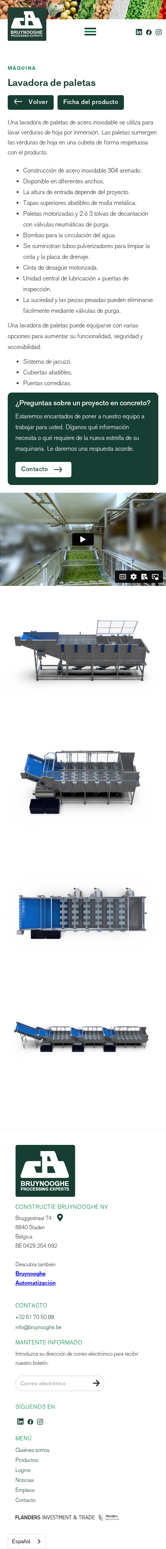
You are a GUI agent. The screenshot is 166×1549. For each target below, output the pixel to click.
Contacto (25, 1500)
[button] (90, 31)
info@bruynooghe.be (38, 1327)
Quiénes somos (32, 1450)
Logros (22, 1470)
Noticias (24, 1480)
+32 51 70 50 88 (34, 1317)
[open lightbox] (83, 657)
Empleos (24, 1490)
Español (21, 1541)
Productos (26, 1460)
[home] (25, 32)
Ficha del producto (90, 102)
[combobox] (27, 1541)
